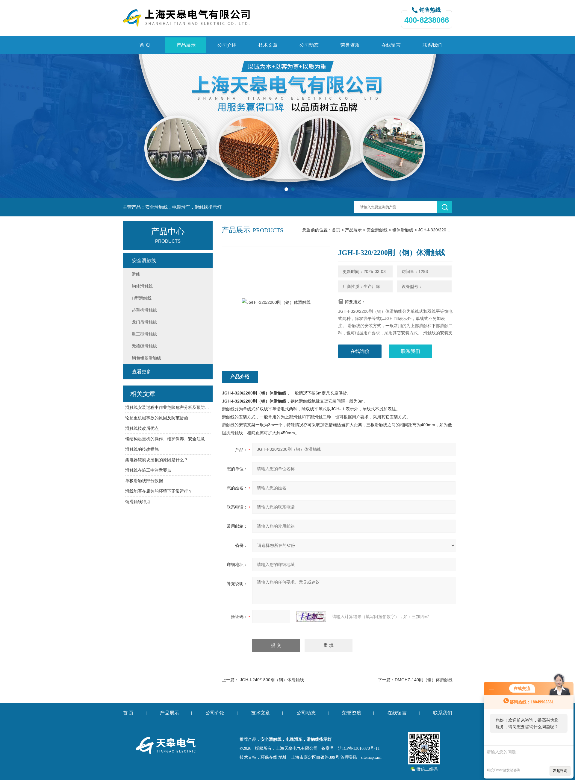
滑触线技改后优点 (142, 428)
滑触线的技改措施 (142, 449)
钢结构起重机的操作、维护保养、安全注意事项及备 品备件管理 (168, 438)
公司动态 (309, 45)
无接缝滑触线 (144, 346)
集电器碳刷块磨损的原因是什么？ (156, 459)
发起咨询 (560, 771)
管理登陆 (349, 757)
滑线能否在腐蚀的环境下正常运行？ (158, 491)
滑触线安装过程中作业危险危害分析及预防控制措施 (168, 407)
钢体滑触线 (402, 229)
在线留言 (391, 45)
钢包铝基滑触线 (146, 358)
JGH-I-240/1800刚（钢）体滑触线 (272, 679)
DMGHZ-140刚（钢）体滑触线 (424, 679)
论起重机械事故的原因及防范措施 (156, 417)
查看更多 (141, 371)
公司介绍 (227, 45)
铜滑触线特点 (137, 501)
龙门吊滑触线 (144, 322)
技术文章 (268, 45)
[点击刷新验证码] (311, 616)
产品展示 (186, 45)
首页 (336, 229)
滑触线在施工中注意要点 (148, 470)
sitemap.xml (371, 757)
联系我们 (432, 45)
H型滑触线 (142, 298)
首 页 (145, 45)
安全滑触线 (377, 229)
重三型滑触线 (144, 334)
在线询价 (360, 351)
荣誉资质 (350, 45)
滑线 (136, 274)
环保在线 (269, 757)
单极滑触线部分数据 (144, 480)
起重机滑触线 (144, 310)
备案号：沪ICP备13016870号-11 (350, 748)
